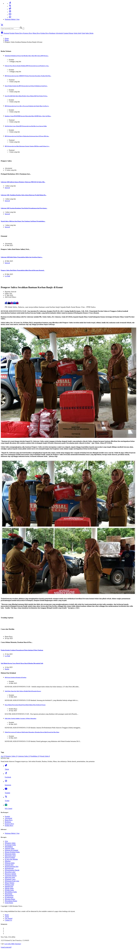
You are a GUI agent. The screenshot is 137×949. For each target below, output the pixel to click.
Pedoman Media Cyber (12, 19)
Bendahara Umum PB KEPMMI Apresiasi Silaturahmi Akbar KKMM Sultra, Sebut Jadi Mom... (28, 116)
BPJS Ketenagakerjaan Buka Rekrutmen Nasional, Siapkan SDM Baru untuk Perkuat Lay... (27, 146)
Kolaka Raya (45, 33)
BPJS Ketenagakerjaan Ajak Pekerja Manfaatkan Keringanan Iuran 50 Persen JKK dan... (27, 136)
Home (7, 38)
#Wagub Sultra (9, 848)
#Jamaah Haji (9, 865)
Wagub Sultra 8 (45, 756)
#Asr (6, 841)
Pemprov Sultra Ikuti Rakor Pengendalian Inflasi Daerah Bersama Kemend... (23, 270)
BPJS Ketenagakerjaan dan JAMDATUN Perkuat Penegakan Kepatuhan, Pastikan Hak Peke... (28, 75)
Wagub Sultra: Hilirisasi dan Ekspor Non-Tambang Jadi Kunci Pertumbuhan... (23, 221)
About (7, 916)
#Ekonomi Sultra (10, 854)
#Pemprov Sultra (10, 843)
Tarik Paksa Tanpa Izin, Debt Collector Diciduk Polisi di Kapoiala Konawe (23, 691)
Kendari (12, 33)
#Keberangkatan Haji (11, 866)
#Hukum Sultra (10, 863)
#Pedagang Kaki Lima (12, 881)
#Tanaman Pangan (11, 875)
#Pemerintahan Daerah (12, 870)
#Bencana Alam (10, 877)
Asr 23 (3, 756)
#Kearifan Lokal (10, 872)
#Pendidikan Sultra (11, 892)
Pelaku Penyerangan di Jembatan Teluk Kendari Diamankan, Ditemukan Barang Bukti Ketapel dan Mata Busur (32, 732)
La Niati (7, 276)
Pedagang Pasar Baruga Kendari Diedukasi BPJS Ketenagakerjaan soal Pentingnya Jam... (27, 65)
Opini (83, 33)
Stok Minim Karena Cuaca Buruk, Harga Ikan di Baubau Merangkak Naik (22, 663)
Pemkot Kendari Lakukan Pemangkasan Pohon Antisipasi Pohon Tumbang (22, 650)
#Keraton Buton (10, 899)
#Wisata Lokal (9, 884)
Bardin (7, 669)
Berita (7, 40)
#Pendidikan (9, 846)
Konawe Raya (27, 33)
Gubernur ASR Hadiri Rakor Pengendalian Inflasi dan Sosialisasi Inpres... (22, 257)
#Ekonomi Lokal (10, 856)
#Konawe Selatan (10, 874)
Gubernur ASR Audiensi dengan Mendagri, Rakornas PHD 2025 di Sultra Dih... (23, 182)
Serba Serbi (77, 33)
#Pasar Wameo (9, 883)
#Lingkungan (9, 897)
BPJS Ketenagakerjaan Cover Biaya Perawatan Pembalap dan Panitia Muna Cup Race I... (27, 106)
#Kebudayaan (9, 868)
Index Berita (89, 33)
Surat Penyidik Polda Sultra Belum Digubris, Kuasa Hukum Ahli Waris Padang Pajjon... (26, 96)
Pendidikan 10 (35, 756)
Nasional (6, 33)
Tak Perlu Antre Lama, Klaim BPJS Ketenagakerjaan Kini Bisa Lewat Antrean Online (26, 126)
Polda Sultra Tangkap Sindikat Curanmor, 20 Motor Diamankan (20, 718)
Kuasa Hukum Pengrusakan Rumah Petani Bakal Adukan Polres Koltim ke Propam (25, 704)
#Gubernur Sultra (10, 845)
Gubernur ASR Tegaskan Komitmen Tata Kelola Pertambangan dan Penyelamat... (24, 208)
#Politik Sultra (9, 890)
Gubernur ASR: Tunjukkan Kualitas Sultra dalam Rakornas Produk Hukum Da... (23, 195)
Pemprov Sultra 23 (11, 756)
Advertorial (59, 33)
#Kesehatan (8, 894)
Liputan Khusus (68, 33)
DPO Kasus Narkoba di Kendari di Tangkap (15, 677)
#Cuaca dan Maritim (11, 859)
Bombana (52, 33)
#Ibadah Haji (9, 886)
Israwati (7, 188)
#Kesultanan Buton (11, 901)
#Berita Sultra (9, 888)
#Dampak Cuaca (10, 879)
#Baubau (8, 861)
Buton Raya (19, 33)
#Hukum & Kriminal (11, 850)
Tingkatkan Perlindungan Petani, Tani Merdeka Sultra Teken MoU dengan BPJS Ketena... (27, 55)
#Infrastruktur (9, 895)
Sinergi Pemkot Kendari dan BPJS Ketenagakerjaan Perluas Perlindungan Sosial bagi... (26, 85)
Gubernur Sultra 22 (24, 756)
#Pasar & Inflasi (10, 857)
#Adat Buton (9, 903)
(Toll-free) (12, 944)
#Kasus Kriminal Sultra (12, 852)
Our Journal (8, 918)
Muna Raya (36, 33)
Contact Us (8, 920)
